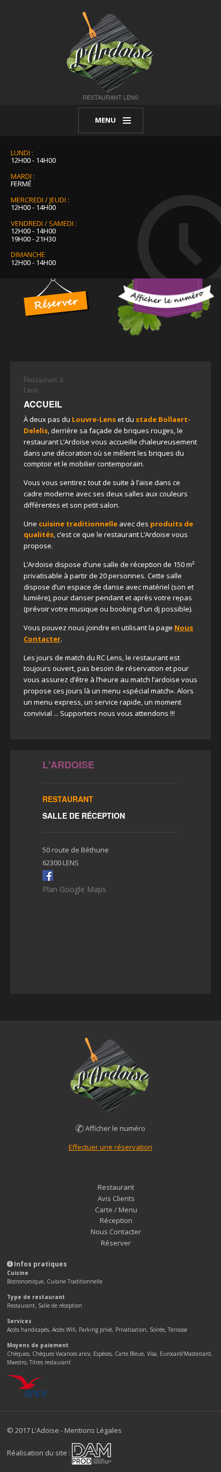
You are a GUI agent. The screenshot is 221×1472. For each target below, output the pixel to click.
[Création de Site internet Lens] (91, 1453)
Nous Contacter (116, 1231)
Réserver (116, 1243)
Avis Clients (116, 1198)
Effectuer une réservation (110, 1147)
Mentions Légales (93, 1430)
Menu (105, 120)
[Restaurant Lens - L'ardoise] (110, 51)
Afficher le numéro (114, 1128)
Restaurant (116, 1187)
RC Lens (109, 657)
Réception (116, 1220)
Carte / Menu (116, 1209)
